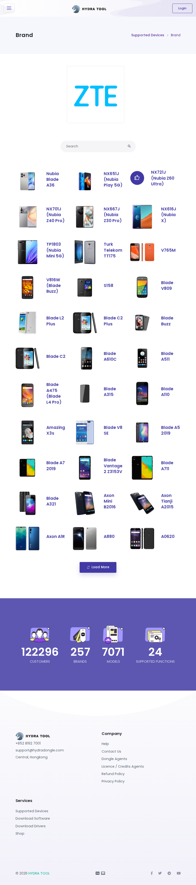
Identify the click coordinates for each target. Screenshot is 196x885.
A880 (109, 536)
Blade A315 (110, 391)
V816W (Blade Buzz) (53, 285)
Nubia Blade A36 (52, 179)
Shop (20, 833)
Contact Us (111, 751)
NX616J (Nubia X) (168, 215)
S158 (108, 285)
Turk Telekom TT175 (113, 250)
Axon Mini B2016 (110, 501)
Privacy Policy (113, 781)
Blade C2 (55, 356)
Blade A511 (167, 356)
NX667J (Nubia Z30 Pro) (113, 215)
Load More (100, 567)
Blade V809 (167, 285)
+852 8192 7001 (28, 743)
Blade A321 (52, 501)
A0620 (167, 536)
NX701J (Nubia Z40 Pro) (55, 215)
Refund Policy (113, 773)
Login (182, 8)
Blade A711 (167, 465)
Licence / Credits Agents (123, 766)
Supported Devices (147, 35)
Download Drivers (31, 826)
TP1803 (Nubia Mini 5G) (55, 250)
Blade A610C (110, 356)
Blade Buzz (167, 321)
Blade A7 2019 (55, 465)
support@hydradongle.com (40, 750)
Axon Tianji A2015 (167, 501)
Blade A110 (167, 391)
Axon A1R (55, 536)
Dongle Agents (114, 758)
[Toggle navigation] (9, 8)
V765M (168, 250)
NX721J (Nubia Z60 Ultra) (162, 178)
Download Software (33, 818)
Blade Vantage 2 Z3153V (113, 465)
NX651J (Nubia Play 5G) (113, 179)
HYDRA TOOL (39, 873)
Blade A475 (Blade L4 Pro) (53, 393)
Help (105, 743)
